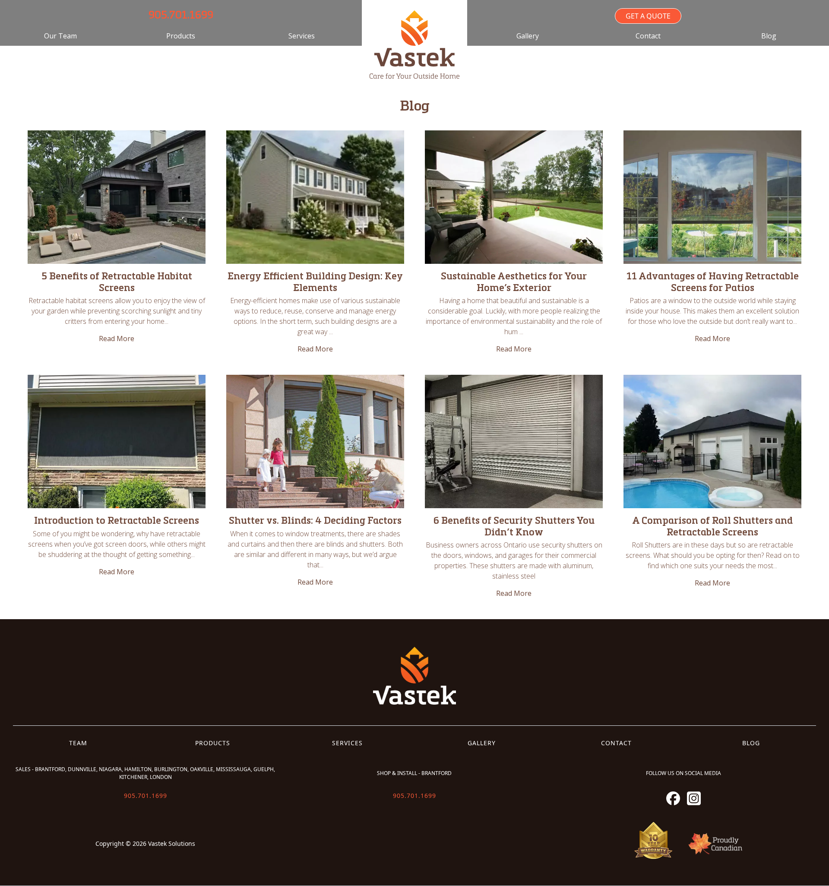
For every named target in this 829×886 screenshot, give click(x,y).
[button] (181, 35)
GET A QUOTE (648, 16)
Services (301, 36)
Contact (648, 36)
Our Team (60, 36)
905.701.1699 (181, 16)
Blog (768, 36)
